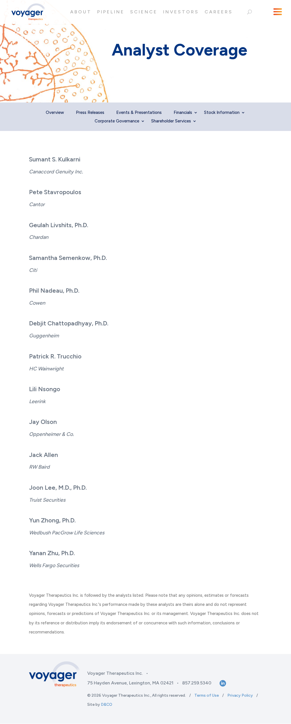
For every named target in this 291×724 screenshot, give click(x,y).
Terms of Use (206, 695)
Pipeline (110, 12)
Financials (183, 112)
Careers (219, 12)
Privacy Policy (240, 695)
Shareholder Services (171, 121)
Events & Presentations (139, 112)
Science (143, 12)
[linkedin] (222, 683)
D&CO (106, 704)
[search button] (249, 11)
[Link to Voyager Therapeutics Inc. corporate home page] (28, 11)
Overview (55, 112)
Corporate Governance (117, 121)
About (81, 12)
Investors (181, 12)
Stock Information (222, 112)
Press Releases (90, 112)
